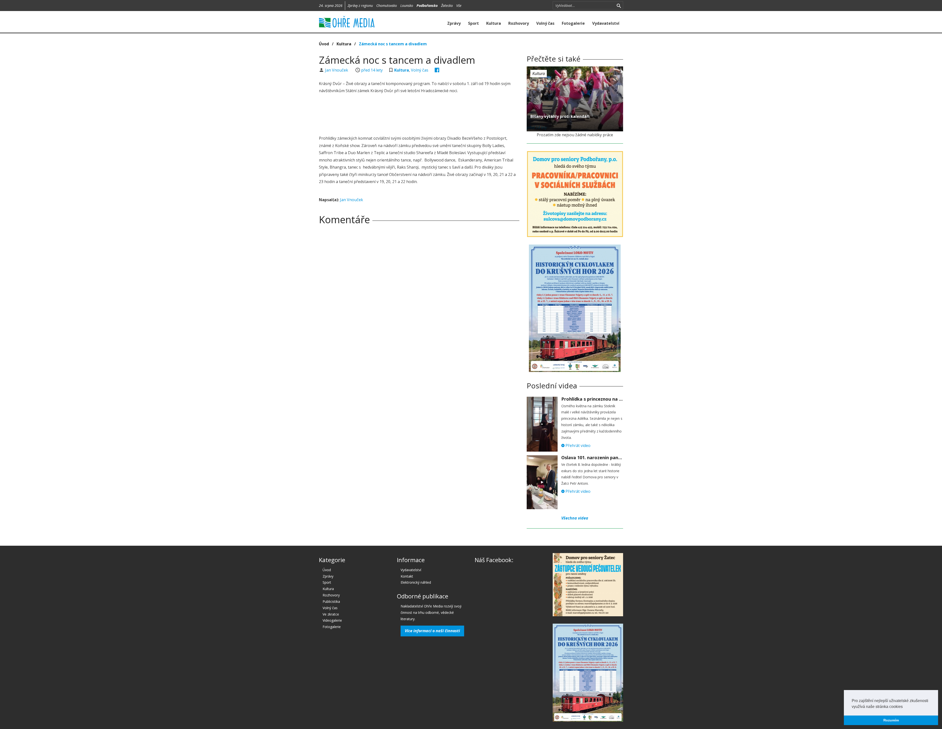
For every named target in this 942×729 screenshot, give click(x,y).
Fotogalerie (573, 23)
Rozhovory (518, 23)
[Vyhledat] (619, 5)
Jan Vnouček (337, 70)
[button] (904, 707)
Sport (473, 23)
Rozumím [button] (891, 720)
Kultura (493, 23)
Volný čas (545, 23)
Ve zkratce (331, 614)
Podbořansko (427, 5)
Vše (458, 5)
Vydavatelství (605, 23)
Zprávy (454, 23)
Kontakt (407, 576)
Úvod (324, 44)
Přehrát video (577, 445)
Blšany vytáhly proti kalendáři (559, 116)
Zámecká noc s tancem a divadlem (393, 44)
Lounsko (406, 5)
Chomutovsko (386, 5)
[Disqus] (419, 297)
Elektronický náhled (416, 582)
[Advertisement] (419, 115)
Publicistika (331, 601)
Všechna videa (574, 518)
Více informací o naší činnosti (432, 630)
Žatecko (447, 5)
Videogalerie (332, 620)
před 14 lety (372, 70)
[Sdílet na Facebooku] (437, 70)
